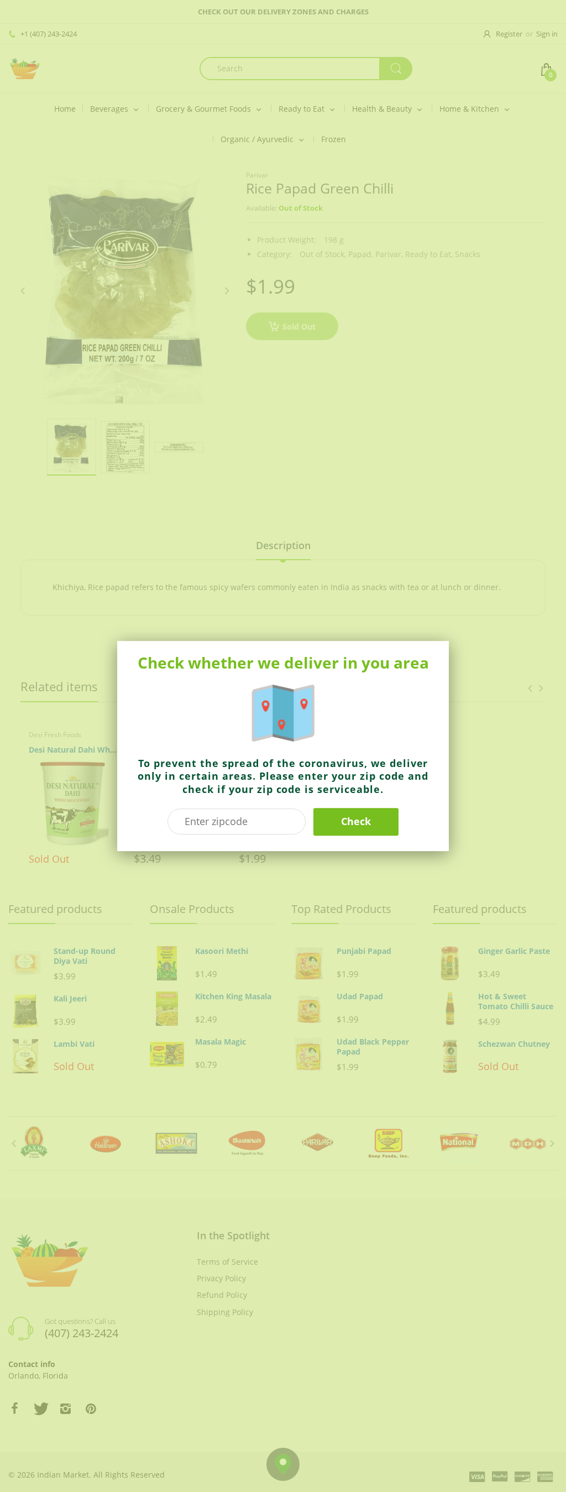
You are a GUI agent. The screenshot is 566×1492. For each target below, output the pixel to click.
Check (356, 821)
